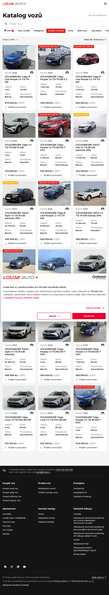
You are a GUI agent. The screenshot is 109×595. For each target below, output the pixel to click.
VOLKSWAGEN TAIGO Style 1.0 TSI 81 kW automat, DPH (17, 216)
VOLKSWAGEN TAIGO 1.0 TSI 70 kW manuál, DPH (89, 214)
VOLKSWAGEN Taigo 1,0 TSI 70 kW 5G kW (18, 146)
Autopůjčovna (80, 492)
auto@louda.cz (43, 472)
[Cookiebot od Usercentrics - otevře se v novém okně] (94, 277)
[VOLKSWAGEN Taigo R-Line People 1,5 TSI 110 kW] (19, 57)
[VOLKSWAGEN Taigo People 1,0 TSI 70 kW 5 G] (54, 57)
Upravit (52, 316)
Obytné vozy (9, 522)
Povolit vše (89, 316)
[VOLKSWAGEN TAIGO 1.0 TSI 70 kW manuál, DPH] (90, 193)
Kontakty (7, 514)
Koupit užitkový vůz (12, 496)
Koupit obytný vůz (11, 500)
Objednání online (46, 518)
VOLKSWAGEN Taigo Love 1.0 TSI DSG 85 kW (18, 418)
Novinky (7, 526)
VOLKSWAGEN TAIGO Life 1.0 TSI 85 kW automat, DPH (88, 147)
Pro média (7, 530)
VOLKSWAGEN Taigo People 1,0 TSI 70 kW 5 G (53, 78)
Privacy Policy (60, 581)
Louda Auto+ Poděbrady (14, 518)
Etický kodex (80, 554)
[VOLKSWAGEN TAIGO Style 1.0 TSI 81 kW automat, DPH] (19, 193)
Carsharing (79, 488)
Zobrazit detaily (93, 308)
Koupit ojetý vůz (10, 492)
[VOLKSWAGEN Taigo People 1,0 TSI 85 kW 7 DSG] (54, 125)
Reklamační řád (81, 544)
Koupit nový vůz (10, 488)
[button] (6, 57)
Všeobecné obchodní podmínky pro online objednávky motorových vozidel (89, 520)
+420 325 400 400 (64, 469)
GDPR (76, 540)
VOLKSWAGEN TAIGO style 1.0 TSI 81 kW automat (17, 352)
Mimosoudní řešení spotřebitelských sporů (85, 549)
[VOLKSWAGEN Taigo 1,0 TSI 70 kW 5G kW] (19, 125)
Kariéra (6, 534)
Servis (41, 514)
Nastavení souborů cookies (16, 585)
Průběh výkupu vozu (48, 492)
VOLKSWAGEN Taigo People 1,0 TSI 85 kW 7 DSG (52, 147)
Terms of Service (80, 581)
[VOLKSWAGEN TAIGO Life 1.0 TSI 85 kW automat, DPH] (90, 125)
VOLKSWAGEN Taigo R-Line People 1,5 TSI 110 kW (18, 79)
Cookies (77, 514)
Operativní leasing (82, 496)
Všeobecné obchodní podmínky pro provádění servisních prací (89, 528)
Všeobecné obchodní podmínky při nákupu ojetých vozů (89, 534)
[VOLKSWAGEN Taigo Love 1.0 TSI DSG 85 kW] (90, 261)
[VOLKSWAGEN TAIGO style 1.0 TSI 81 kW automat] (19, 329)
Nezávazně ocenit (46, 488)
